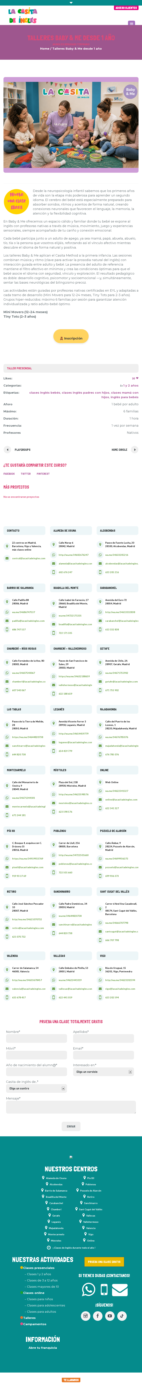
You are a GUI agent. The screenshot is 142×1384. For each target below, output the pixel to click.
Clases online (33, 1293)
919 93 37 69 (19, 876)
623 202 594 (112, 997)
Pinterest (43, 473)
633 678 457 (19, 997)
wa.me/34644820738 (70, 916)
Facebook (9, 473)
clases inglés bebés (44, 392)
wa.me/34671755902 (116, 673)
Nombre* (13, 1032)
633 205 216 (112, 572)
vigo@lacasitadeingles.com (120, 988)
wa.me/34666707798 (116, 922)
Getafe (56, 1215)
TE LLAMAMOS (71, 1380)
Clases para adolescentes (46, 1305)
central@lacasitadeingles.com (28, 558)
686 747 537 (19, 629)
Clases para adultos (41, 1311)
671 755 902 (112, 690)
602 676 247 (65, 572)
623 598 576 (65, 811)
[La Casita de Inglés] (71, 1157)
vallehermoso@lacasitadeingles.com (79, 685)
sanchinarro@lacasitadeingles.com (31, 745)
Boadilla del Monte (56, 1197)
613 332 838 (112, 629)
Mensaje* (13, 1098)
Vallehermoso (90, 1222)
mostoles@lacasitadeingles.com (76, 803)
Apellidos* (81, 1032)
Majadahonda (56, 1228)
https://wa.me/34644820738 (27, 737)
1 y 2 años (131, 385)
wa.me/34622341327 (116, 791)
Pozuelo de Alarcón (90, 1190)
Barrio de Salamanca (56, 1190)
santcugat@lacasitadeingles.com (123, 931)
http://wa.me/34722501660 (73, 855)
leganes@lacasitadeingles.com (75, 742)
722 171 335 (65, 633)
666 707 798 (112, 940)
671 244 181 (19, 815)
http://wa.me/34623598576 (73, 794)
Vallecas (90, 1215)
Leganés (56, 1222)
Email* (78, 1048)
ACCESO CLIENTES (126, 8)
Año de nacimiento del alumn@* (31, 1065)
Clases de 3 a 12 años (42, 1280)
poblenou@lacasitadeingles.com (76, 863)
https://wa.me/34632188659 (74, 676)
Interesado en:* (84, 1065)
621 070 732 (19, 936)
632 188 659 (65, 693)
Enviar (71, 1126)
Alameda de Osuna (56, 1178)
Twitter (26, 473)
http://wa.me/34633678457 (27, 980)
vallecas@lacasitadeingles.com (76, 988)
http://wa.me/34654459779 (73, 733)
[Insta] (85, 1316)
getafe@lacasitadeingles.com (121, 681)
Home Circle (119, 449)
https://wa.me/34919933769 (27, 858)
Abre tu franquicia (43, 1347)
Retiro (90, 1197)
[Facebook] (98, 1316)
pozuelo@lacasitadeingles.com (122, 867)
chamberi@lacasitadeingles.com (29, 681)
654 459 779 (65, 751)
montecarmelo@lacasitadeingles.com (32, 806)
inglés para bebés (125, 397)
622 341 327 (112, 808)
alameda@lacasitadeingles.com (76, 563)
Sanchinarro (90, 1203)
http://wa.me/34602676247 (73, 554)
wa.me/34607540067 (23, 673)
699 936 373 (112, 876)
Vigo (90, 1234)
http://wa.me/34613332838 (120, 612)
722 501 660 (65, 872)
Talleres (29, 1318)
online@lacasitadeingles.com (121, 799)
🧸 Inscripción (71, 338)
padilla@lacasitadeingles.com (28, 620)
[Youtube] (110, 1316)
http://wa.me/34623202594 (120, 980)
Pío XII (90, 1178)
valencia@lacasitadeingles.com (29, 988)
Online (91, 1240)
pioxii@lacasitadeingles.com (27, 867)
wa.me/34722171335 (70, 615)
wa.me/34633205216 (116, 554)
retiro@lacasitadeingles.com (28, 928)
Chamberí (56, 1209)
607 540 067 (19, 690)
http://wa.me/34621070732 (27, 919)
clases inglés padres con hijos (85, 392)
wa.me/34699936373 (116, 858)
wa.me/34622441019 (70, 980)
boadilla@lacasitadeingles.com (75, 624)
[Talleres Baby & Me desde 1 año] (71, 125)
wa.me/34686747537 (23, 612)
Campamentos (34, 1324)
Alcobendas (56, 1184)
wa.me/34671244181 (23, 797)
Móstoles (56, 1240)
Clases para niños (40, 1299)
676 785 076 (112, 754)
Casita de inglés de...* (22, 1082)
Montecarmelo (56, 1234)
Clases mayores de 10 (43, 1286)
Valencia (90, 1228)
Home (44, 48)
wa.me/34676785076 (116, 737)
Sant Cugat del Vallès (90, 1209)
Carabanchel (56, 1203)
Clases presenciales (39, 1268)
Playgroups (22, 449)
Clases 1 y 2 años (39, 1274)
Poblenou (91, 1184)
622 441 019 (65, 997)
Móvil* (11, 1048)
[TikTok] (122, 1316)
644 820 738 (19, 754)
